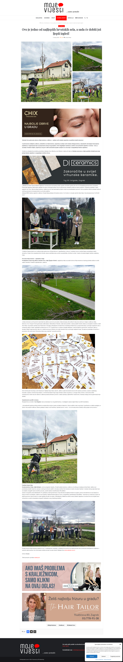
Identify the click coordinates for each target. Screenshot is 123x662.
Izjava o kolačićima (99, 659)
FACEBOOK (80, 18)
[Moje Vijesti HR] (61, 8)
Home (42, 23)
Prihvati (92, 656)
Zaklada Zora (71, 625)
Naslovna (39, 18)
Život (53, 18)
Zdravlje (71, 18)
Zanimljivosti (61, 18)
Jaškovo (62, 625)
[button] (120, 644)
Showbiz (47, 18)
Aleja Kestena (52, 625)
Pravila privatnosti (107, 659)
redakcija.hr (37, 557)
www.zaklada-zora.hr (69, 550)
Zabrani (104, 656)
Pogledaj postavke (115, 656)
